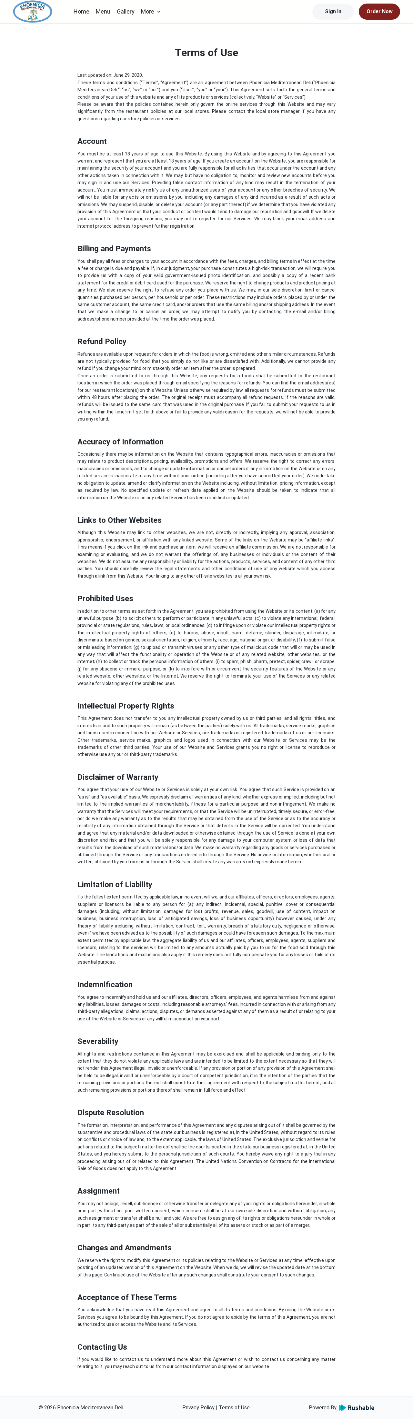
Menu (103, 11)
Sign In (333, 11)
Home (81, 11)
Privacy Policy (198, 1407)
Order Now (380, 11)
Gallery (126, 11)
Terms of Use (234, 1407)
